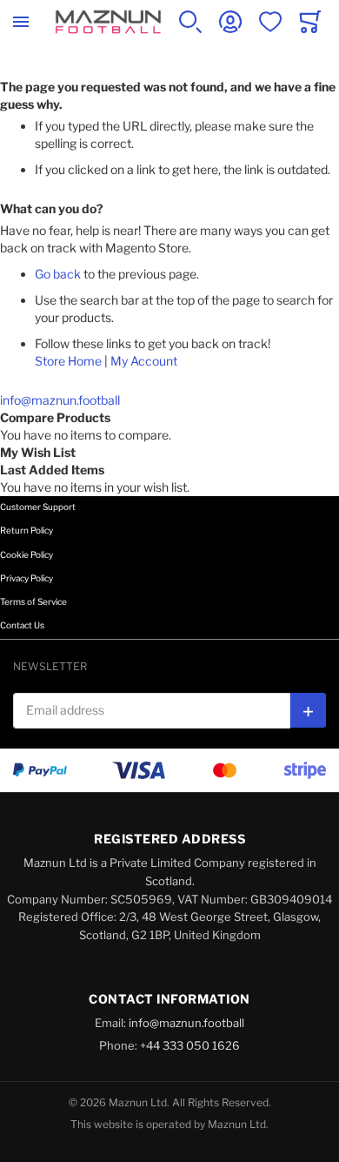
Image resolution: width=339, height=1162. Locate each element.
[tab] (169, 518)
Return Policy (26, 530)
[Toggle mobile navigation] (21, 22)
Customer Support (38, 506)
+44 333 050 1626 (190, 1045)
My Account (143, 360)
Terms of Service (33, 601)
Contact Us (22, 625)
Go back (58, 273)
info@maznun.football (60, 400)
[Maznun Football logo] (108, 21)
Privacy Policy (26, 578)
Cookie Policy (26, 554)
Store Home (68, 360)
